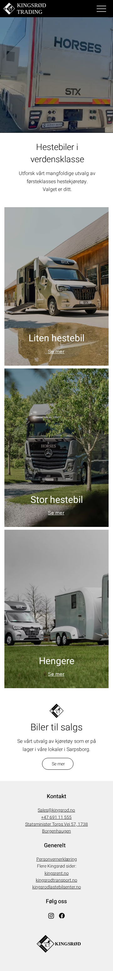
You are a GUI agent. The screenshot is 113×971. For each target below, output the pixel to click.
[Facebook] (62, 915)
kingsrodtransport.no (56, 880)
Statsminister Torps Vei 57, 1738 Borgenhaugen (56, 827)
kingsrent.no (57, 873)
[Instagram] (51, 915)
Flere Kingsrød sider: (56, 866)
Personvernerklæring (56, 859)
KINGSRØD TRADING (31, 8)
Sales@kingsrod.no (56, 810)
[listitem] (56, 286)
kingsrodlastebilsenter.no (56, 887)
